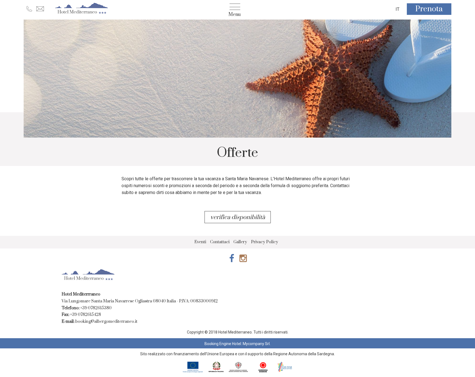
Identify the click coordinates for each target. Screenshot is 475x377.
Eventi (200, 242)
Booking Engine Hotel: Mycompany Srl (237, 344)
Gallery (240, 242)
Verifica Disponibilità (238, 217)
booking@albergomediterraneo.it (106, 321)
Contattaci (220, 242)
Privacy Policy (264, 242)
